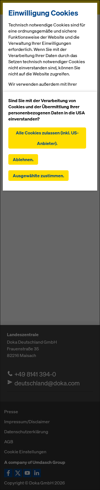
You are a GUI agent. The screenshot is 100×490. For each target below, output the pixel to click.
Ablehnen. (23, 159)
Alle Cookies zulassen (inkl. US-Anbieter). (47, 138)
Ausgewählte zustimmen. (38, 176)
